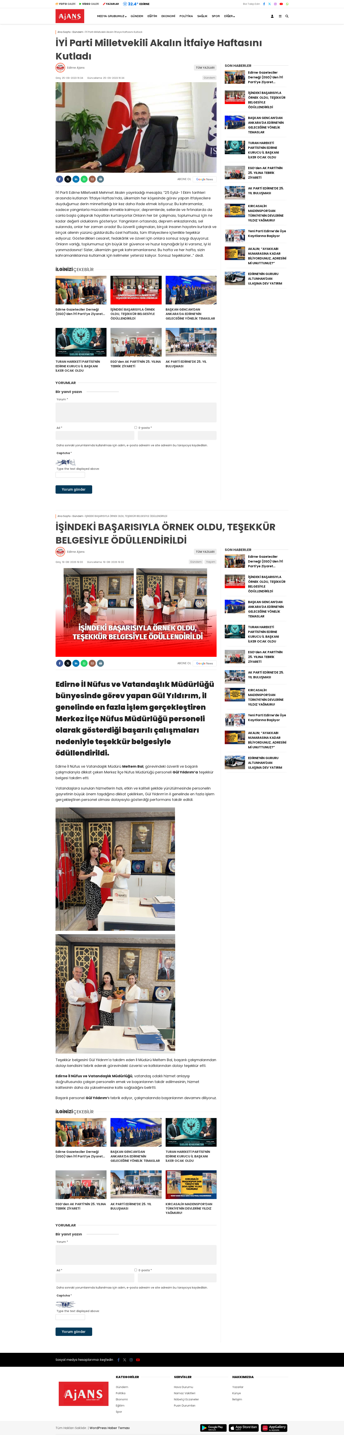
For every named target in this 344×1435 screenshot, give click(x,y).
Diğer (228, 16)
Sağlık (202, 16)
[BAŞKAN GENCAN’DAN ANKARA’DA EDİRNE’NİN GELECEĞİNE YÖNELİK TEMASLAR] (191, 290)
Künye (236, 1393)
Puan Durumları (184, 1406)
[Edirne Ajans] (70, 22)
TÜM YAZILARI (205, 68)
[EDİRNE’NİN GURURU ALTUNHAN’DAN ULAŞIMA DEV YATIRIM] (235, 284)
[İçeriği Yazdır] (100, 179)
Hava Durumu (183, 1387)
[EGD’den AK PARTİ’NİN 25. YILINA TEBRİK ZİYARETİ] (135, 342)
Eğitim (152, 16)
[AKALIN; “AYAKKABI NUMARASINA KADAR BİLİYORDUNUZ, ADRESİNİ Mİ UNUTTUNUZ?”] (235, 259)
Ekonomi (168, 16)
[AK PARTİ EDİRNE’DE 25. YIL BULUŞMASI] (191, 342)
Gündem (137, 16)
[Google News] (205, 179)
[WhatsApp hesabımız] (287, 4)
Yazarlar (237, 1387)
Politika (186, 16)
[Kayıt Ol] (273, 16)
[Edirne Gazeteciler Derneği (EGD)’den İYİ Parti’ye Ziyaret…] (81, 290)
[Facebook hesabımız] (264, 4)
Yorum (62, 399)
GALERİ (67, 4)
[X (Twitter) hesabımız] (269, 4)
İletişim (237, 1399)
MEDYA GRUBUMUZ (110, 16)
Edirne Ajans (76, 68)
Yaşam (210, 562)
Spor (216, 16)
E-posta (145, 428)
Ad (59, 428)
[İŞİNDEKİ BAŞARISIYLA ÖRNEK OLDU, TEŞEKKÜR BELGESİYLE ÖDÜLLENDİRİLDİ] (135, 290)
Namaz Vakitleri (184, 1393)
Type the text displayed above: (78, 469)
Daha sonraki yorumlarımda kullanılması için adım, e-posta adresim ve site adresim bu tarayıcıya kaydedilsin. (132, 445)
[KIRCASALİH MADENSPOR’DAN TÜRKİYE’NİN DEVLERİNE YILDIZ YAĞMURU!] (235, 216)
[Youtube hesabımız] (281, 4)
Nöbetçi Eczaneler (186, 1399)
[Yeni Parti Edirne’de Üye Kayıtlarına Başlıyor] (235, 241)
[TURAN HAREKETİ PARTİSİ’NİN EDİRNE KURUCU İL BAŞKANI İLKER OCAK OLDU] (81, 342)
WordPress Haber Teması (110, 1428)
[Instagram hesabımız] (275, 4)
